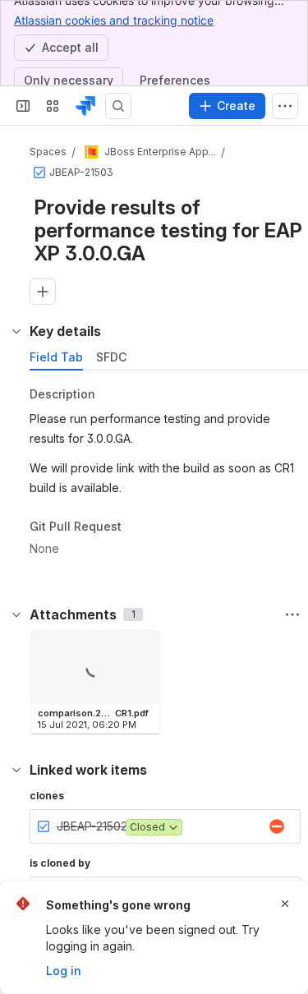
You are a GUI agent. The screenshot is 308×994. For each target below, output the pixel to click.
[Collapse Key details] (16, 331)
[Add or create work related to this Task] (43, 291)
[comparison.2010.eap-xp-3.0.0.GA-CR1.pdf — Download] (142, 648)
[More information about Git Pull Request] (138, 527)
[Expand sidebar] (23, 106)
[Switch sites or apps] (52, 106)
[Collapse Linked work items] (16, 770)
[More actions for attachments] (292, 614)
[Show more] (285, 106)
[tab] (56, 357)
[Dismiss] (285, 903)
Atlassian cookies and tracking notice (114, 20)
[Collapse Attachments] (16, 614)
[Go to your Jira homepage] (85, 106)
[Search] (118, 106)
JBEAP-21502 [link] (92, 826)
